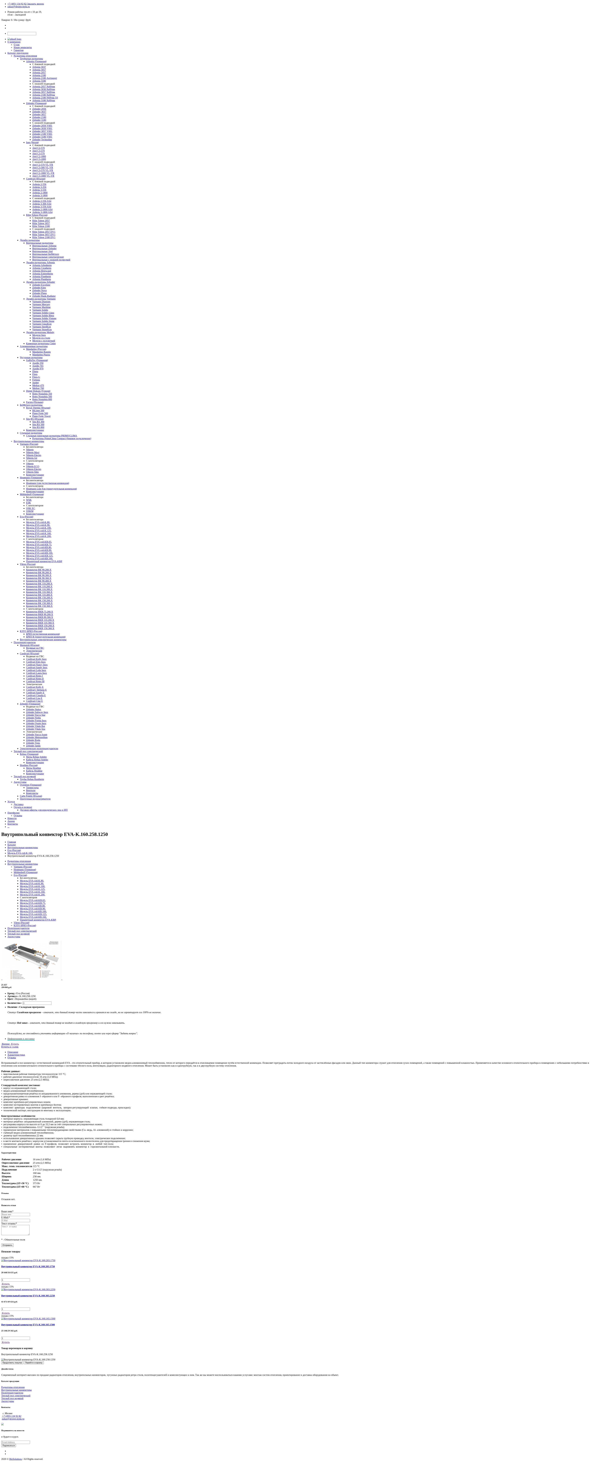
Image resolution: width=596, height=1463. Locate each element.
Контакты (12, 824)
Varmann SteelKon (41, 326)
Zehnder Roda (33, 740)
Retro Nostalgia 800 (42, 399)
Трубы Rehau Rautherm (32, 779)
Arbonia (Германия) (36, 61)
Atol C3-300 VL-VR (42, 167)
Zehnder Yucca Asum (36, 734)
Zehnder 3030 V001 (42, 128)
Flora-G (36, 377)
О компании (13, 42)
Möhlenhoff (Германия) (32, 494)
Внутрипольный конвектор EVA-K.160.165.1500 (28, 1324)
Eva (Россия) (26, 516)
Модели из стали (41, 338)
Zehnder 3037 (39, 111)
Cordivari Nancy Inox (37, 664)
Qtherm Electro (33, 469)
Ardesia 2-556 (39, 184)
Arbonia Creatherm (41, 268)
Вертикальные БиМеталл (45, 254)
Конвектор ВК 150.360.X (39, 606)
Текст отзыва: (9, 1223)
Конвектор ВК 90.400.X (38, 581)
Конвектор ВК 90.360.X (38, 578)
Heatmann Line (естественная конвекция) (47, 483)
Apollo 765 (37, 366)
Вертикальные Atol (42, 251)
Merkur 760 (38, 388)
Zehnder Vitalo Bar (35, 726)
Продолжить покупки (12, 1363)
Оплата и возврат (23, 807)
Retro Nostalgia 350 (42, 393)
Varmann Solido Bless (43, 315)
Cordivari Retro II (35, 678)
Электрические (34, 650)
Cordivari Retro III (35, 681)
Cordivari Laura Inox (36, 673)
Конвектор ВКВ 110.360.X (40, 622)
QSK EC (30, 508)
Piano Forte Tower (41, 416)
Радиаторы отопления (25, 55)
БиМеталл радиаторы (31, 405)
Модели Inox (39, 335)
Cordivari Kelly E (35, 687)
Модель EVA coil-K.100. (38, 528)
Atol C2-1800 (39, 156)
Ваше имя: (7, 1211)
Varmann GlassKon (42, 324)
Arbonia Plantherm (41, 279)
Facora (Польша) (34, 402)
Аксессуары (20, 782)
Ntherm (30, 449)
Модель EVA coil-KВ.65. (39, 541)
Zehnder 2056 (39, 109)
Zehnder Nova (39, 290)
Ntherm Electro (33, 455)
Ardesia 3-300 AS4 (41, 204)
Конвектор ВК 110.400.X (39, 595)
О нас (17, 44)
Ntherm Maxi (32, 452)
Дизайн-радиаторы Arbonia (40, 262)
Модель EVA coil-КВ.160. (39, 558)
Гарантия (18, 50)
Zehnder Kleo (39, 287)
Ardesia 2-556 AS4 (41, 201)
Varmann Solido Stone (43, 321)
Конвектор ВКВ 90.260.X (39, 614)
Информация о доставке (21, 1038)
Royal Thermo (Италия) (38, 407)
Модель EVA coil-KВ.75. (39, 544)
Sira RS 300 (38, 421)
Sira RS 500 (38, 424)
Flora (34, 374)
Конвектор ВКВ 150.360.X (40, 628)
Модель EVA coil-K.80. (38, 522)
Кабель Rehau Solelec (37, 759)
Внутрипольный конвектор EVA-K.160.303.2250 (28, 1295)
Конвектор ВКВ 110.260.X (40, 620)
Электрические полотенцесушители (39, 748)
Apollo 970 (37, 368)
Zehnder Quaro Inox (36, 723)
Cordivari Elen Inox (36, 662)
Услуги (11, 801)
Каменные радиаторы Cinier (41, 343)
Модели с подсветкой (43, 340)
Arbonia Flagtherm (41, 276)
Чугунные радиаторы (31, 357)
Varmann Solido (40, 310)
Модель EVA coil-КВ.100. (39, 553)
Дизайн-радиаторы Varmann (41, 298)
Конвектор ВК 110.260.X (39, 586)
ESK (28, 502)
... (8, 826)
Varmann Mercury (41, 304)
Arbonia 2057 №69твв (43, 86)
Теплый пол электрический (28, 751)
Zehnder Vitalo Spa (35, 729)
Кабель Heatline (34, 771)
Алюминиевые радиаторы (34, 346)
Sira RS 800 (38, 427)
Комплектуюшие (35, 762)
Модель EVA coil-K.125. (38, 530)
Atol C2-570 (38, 148)
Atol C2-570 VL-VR (42, 164)
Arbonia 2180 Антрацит (44, 78)
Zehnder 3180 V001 (42, 136)
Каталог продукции (17, 53)
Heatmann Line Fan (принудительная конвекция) (51, 488)
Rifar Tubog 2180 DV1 (43, 237)
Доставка (18, 804)
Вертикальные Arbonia (44, 245)
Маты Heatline (33, 768)
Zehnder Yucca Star (35, 715)
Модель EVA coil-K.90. (38, 525)
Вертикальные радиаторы (39, 243)
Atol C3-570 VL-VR (42, 170)
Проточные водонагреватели (35, 798)
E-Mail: (5, 1217)
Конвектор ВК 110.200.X (39, 583)
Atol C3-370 (38, 150)
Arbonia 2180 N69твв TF (45, 97)
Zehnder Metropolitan (36, 737)
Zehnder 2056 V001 (42, 125)
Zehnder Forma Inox (36, 720)
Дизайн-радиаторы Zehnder (40, 282)
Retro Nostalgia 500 (42, 396)
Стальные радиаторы (31, 433)
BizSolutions (15, 1459)
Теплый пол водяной (25, 776)
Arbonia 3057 (39, 69)
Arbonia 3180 (39, 81)
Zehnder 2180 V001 (42, 134)
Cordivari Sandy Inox (36, 667)
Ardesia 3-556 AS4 (41, 206)
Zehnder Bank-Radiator (44, 296)
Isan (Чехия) (32, 142)
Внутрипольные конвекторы (29, 441)
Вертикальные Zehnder (44, 248)
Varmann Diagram (41, 301)
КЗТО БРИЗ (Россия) (31, 631)
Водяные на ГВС (35, 648)
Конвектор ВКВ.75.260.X (39, 611)
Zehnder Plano (39, 293)
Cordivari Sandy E (35, 692)
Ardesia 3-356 (39, 187)
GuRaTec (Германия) (37, 360)
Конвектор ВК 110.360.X (39, 592)
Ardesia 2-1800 (39, 192)
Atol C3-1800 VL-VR (43, 176)
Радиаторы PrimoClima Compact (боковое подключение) (61, 438)
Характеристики (16, 1054)
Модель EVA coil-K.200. (38, 536)
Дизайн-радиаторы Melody (40, 332)
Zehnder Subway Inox (37, 712)
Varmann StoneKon (42, 329)
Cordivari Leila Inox (36, 670)
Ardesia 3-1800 (39, 195)
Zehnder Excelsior (41, 285)
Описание (12, 1052)
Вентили (30, 790)
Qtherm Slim (32, 472)
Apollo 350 (37, 363)
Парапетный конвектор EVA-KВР (44, 561)
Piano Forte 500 (40, 413)
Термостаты (32, 787)
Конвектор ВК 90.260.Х (38, 572)
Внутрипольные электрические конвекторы (43, 639)
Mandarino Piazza (41, 354)
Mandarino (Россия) (36, 349)
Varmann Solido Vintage (44, 318)
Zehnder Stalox (33, 709)
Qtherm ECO (32, 466)
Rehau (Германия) (29, 754)
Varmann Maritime (41, 307)
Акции (11, 821)
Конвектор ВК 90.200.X (38, 569)
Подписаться (8, 1445)
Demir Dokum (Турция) (38, 391)
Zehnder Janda (33, 745)
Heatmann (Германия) (31, 477)
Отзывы (18, 815)
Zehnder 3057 (39, 114)
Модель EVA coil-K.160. (38, 533)
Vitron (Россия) (28, 564)
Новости (12, 818)
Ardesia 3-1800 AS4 (42, 212)
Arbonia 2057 (39, 72)
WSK (29, 500)
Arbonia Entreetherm (42, 273)
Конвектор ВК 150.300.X (39, 603)
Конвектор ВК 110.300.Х (39, 589)
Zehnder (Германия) (36, 103)
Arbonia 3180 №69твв (43, 100)
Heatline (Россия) (29, 765)
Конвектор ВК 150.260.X (39, 600)
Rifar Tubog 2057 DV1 (43, 231)
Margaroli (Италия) (29, 645)
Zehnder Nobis (33, 717)
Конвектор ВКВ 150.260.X (40, 625)
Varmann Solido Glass (43, 312)
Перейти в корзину (34, 1363)
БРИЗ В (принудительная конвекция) (45, 636)
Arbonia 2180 (39, 75)
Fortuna (36, 379)
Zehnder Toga (33, 743)
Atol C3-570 (38, 153)
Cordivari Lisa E (34, 698)
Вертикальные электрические (48, 257)
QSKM (29, 511)
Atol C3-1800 (39, 159)
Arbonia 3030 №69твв (43, 89)
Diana (35, 371)
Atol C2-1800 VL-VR (43, 173)
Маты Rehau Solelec (36, 757)
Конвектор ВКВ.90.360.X (39, 617)
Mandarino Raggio (41, 352)
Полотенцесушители (25, 642)
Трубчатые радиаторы (31, 58)
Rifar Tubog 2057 (41, 220)
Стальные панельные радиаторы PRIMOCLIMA (51, 435)
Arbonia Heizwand (41, 271)
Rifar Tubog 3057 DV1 (43, 234)
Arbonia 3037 (39, 67)
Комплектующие (35, 430)
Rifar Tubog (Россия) (36, 215)
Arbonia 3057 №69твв (43, 92)
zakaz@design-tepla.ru (18, 6)
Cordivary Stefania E (36, 690)
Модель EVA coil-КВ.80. (39, 547)
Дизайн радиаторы (30, 240)
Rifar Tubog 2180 (41, 226)
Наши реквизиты (23, 47)
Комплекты (32, 793)
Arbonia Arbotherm (42, 265)
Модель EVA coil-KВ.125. (39, 555)
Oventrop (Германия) (30, 784)
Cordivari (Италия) (35, 178)
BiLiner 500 (38, 410)
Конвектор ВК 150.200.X (39, 597)
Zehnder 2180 (39, 117)
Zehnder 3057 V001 (42, 131)
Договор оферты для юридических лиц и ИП (44, 810)
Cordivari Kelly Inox (36, 659)
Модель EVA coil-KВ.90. (39, 550)
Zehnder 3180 (39, 120)
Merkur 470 (38, 385)
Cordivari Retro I (34, 676)
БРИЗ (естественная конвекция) (43, 634)
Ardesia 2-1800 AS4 (42, 209)
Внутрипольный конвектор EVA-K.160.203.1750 (28, 1266)
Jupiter (35, 382)
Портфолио (13, 812)
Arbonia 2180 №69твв (43, 95)
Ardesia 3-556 (39, 190)
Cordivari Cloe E (34, 701)
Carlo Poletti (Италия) (31, 796)
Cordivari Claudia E (36, 695)
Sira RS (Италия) (35, 419)
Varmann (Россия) (29, 444)
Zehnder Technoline (42, 139)
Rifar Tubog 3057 (41, 223)
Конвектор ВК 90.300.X (38, 575)
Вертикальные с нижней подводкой (51, 259)
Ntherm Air (31, 458)
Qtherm (30, 463)
